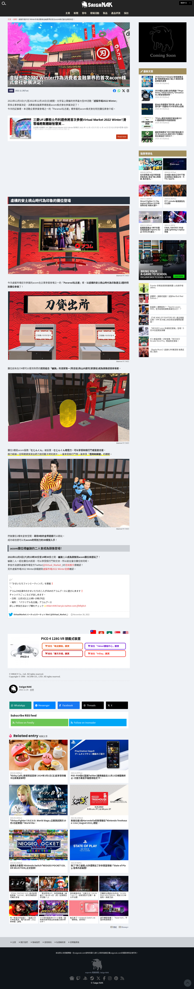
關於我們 (24, 942)
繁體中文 (184, 3)
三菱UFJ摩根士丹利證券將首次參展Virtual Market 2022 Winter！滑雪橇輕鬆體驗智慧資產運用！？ (69, 128)
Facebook (67, 705)
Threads (91, 705)
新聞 (76, 13)
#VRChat (56, 605)
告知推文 (69, 565)
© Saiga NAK (97, 983)
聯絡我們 (36, 942)
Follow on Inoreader (85, 722)
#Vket (49, 605)
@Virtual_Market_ (52, 565)
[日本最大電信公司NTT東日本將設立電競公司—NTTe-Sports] (174, 164)
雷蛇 (115, 927)
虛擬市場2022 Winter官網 (56, 569)
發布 (84, 13)
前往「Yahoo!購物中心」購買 (105, 646)
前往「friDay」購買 (100, 653)
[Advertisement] (69, 172)
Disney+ (125, 927)
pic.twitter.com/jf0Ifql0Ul (73, 605)
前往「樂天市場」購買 (58, 653)
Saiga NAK (97, 4)
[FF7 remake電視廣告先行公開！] (174, 190)
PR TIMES (125, 275)
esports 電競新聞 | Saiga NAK (97, 972)
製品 (105, 13)
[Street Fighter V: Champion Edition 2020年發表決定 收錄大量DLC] (150, 190)
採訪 (126, 13)
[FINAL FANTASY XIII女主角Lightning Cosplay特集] (174, 217)
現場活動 (94, 13)
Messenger (44, 705)
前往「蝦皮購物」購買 (58, 646)
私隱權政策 (60, 942)
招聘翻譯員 (74, 942)
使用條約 (48, 942)
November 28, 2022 (81, 615)
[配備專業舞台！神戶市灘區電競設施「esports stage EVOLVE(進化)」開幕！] (150, 217)
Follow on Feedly (25, 722)
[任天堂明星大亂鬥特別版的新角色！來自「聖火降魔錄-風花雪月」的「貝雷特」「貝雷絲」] (150, 164)
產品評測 (115, 13)
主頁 (67, 13)
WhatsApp (19, 705)
